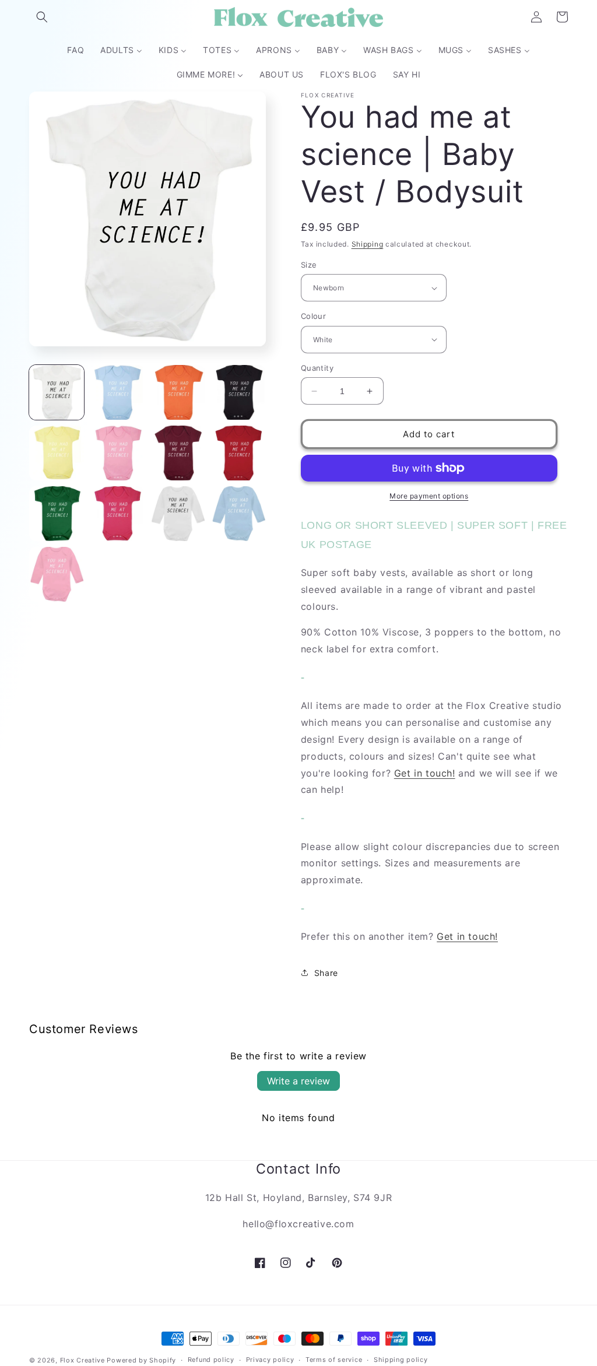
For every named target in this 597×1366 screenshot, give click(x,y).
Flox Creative (82, 1360)
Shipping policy (401, 1360)
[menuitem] (75, 50)
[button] (42, 17)
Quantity (317, 368)
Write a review (298, 1081)
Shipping (368, 244)
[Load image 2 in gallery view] (117, 392)
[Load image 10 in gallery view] (117, 513)
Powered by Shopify (141, 1360)
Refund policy (211, 1360)
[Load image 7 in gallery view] (177, 453)
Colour (313, 316)
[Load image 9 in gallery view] (56, 513)
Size (309, 264)
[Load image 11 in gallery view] (177, 513)
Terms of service (333, 1360)
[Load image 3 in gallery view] (177, 392)
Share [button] (326, 973)
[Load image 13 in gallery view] (56, 574)
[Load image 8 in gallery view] (238, 453)
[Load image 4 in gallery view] (238, 392)
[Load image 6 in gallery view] (117, 453)
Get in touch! (424, 773)
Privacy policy (270, 1360)
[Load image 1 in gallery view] (56, 392)
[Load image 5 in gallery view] (56, 453)
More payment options (428, 495)
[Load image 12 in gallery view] (238, 513)
